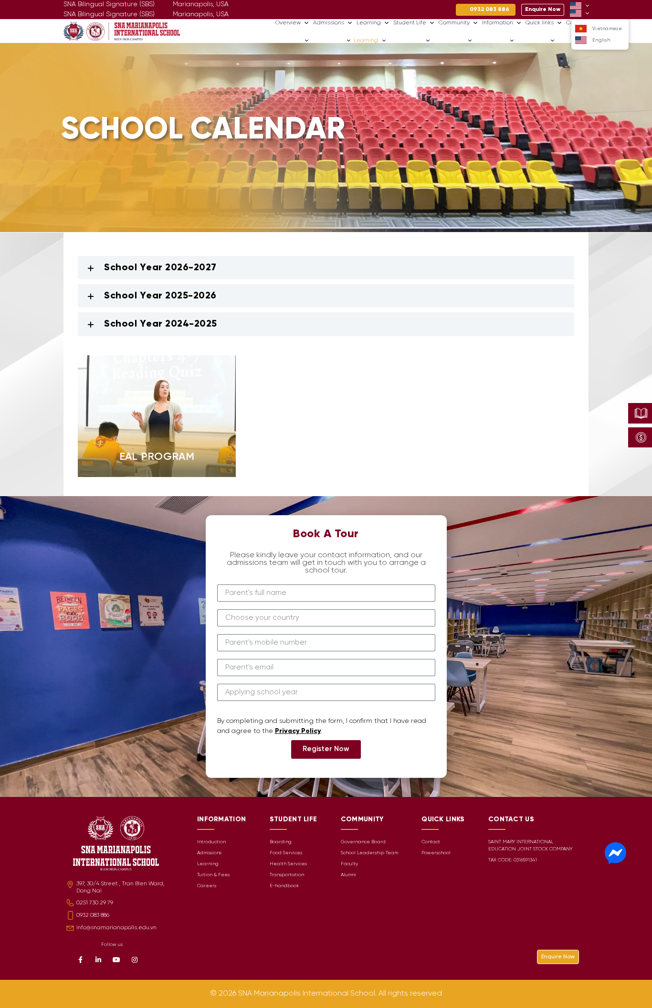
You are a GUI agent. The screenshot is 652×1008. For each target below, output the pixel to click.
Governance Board (363, 842)
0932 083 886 (92, 915)
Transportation (287, 875)
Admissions (328, 23)
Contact (430, 842)
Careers (568, 40)
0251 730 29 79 (94, 903)
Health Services (288, 864)
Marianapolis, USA (201, 14)
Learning (369, 23)
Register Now (326, 749)
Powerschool (436, 853)
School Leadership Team (369, 853)
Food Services (286, 853)
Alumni (348, 875)
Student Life (409, 23)
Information (497, 23)
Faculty (349, 864)
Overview (288, 23)
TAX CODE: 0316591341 (512, 860)
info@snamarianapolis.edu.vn (116, 927)
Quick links (540, 23)
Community (454, 23)
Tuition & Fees (213, 875)
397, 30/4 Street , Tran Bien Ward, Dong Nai (120, 887)
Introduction (211, 842)
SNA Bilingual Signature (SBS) (109, 14)
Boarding (281, 842)
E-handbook (284, 886)
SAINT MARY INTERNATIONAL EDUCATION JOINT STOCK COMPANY (530, 845)
